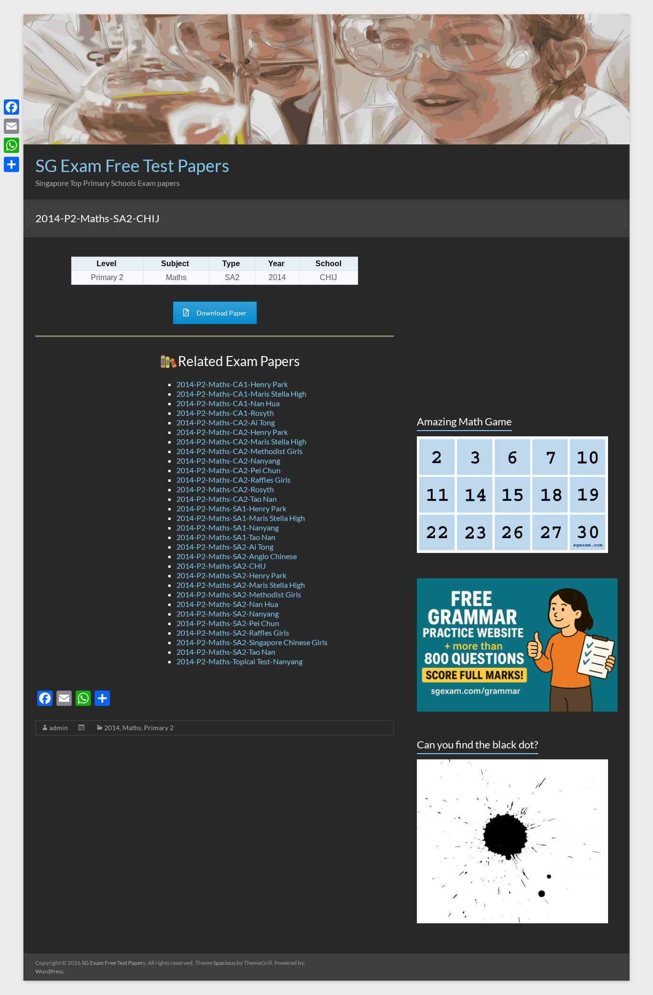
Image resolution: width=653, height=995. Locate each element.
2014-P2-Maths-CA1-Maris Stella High (241, 393)
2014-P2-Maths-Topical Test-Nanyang (239, 661)
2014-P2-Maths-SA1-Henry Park (231, 508)
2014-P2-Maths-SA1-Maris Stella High (240, 517)
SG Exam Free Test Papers (132, 165)
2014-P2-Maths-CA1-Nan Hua (228, 403)
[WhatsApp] (11, 145)
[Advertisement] (444, 178)
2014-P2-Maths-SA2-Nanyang (227, 613)
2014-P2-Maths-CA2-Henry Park (232, 431)
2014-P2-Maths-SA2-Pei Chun (227, 622)
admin (58, 728)
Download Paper (221, 313)
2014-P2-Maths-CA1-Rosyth (225, 412)
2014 (112, 728)
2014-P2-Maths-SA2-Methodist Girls (238, 594)
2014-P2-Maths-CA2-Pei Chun (228, 470)
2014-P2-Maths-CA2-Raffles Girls (233, 479)
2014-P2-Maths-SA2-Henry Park (231, 575)
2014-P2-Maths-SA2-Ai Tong (224, 546)
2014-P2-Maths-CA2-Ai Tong (225, 422)
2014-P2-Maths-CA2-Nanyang (228, 460)
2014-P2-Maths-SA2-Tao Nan (225, 651)
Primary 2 (159, 728)
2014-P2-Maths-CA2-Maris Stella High (241, 441)
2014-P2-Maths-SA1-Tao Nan (225, 536)
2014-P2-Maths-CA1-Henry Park (232, 384)
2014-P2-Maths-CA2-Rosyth (225, 489)
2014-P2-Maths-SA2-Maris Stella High (240, 584)
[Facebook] (11, 107)
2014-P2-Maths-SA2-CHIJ (221, 565)
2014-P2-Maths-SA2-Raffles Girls (232, 632)
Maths (131, 728)
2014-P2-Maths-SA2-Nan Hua (227, 603)
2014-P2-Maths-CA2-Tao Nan (226, 498)
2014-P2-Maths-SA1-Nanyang (227, 527)
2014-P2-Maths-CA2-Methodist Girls (239, 450)
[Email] (11, 126)
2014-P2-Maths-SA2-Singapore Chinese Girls (251, 642)
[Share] (11, 164)
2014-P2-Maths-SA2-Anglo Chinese (236, 556)
